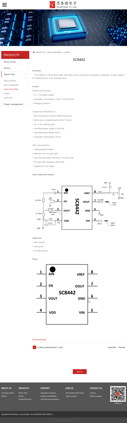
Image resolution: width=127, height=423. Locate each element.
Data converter (10, 81)
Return (80, 371)
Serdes (7, 93)
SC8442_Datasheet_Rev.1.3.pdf (50, 347)
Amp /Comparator (11, 85)
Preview (121, 347)
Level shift (8, 98)
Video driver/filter (11, 89)
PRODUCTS (40, 52)
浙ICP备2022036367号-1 (63, 420)
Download (112, 347)
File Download (39, 339)
